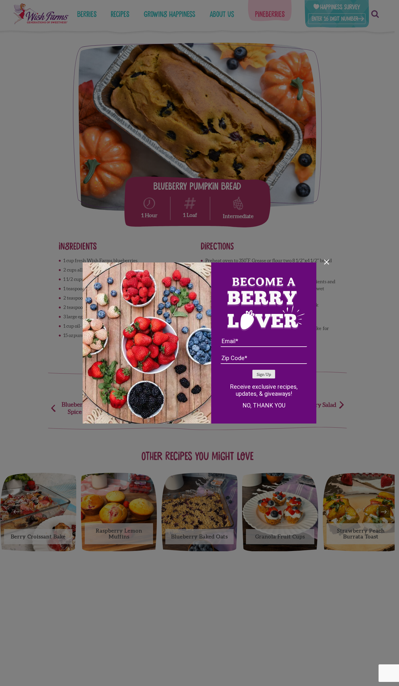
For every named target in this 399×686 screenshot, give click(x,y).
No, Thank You (263, 405)
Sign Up (264, 374)
